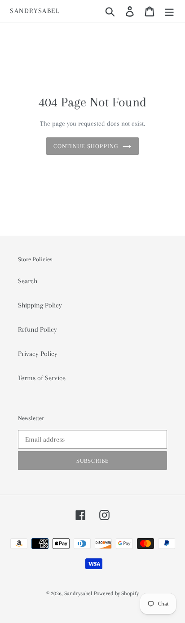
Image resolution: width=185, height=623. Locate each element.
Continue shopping (85, 146)
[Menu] (169, 11)
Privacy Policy (37, 354)
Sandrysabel (35, 11)
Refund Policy (37, 329)
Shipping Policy (40, 305)
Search (27, 281)
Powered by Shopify (116, 593)
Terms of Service (42, 378)
